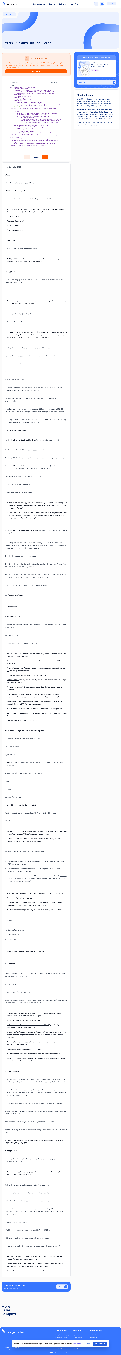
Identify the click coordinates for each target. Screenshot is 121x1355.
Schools (52, 4)
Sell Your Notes (77, 1337)
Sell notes (62, 4)
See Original (36, 71)
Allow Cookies (100, 1344)
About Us (75, 1348)
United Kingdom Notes (62, 1335)
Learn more (77, 1344)
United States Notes (61, 1337)
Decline (88, 1344)
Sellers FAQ (93, 1335)
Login (111, 4)
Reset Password (78, 1335)
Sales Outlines (16, 65)
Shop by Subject (39, 4)
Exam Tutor (74, 4)
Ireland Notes (59, 1348)
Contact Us (93, 1337)
